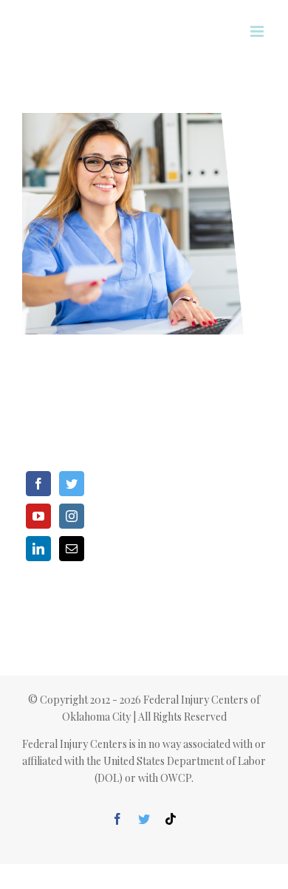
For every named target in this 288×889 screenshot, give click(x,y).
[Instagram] (71, 516)
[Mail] (71, 548)
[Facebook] (38, 483)
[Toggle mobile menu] (258, 31)
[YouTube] (38, 516)
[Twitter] (71, 483)
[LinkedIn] (38, 548)
